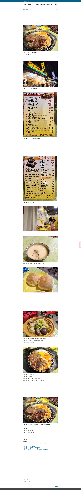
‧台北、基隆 (26, 481)
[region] (40, 18)
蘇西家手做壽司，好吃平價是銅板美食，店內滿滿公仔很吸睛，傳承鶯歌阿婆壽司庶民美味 (37, 443)
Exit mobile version (40, 488)
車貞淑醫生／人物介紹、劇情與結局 (29, 446)
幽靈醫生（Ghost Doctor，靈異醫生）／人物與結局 (31, 448)
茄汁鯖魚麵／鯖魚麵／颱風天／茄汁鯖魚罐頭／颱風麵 (32, 447)
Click (80, 245)
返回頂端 (56, 486)
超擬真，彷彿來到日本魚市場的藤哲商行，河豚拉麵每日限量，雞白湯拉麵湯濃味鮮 (36, 449)
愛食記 (29, 481)
